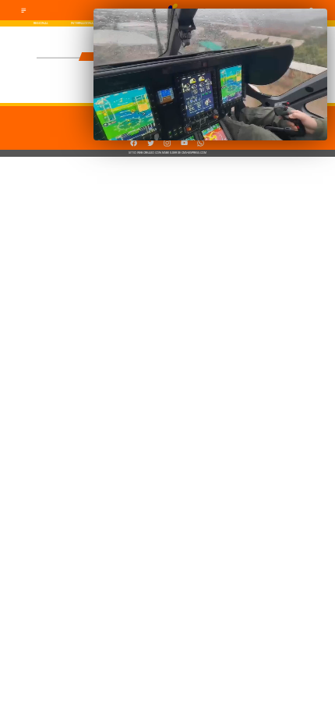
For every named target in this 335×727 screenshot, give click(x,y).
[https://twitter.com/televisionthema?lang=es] (150, 145)
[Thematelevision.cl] (23, 12)
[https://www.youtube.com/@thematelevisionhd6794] (184, 145)
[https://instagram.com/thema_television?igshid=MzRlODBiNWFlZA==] (167, 145)
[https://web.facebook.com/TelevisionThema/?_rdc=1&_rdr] (133, 145)
